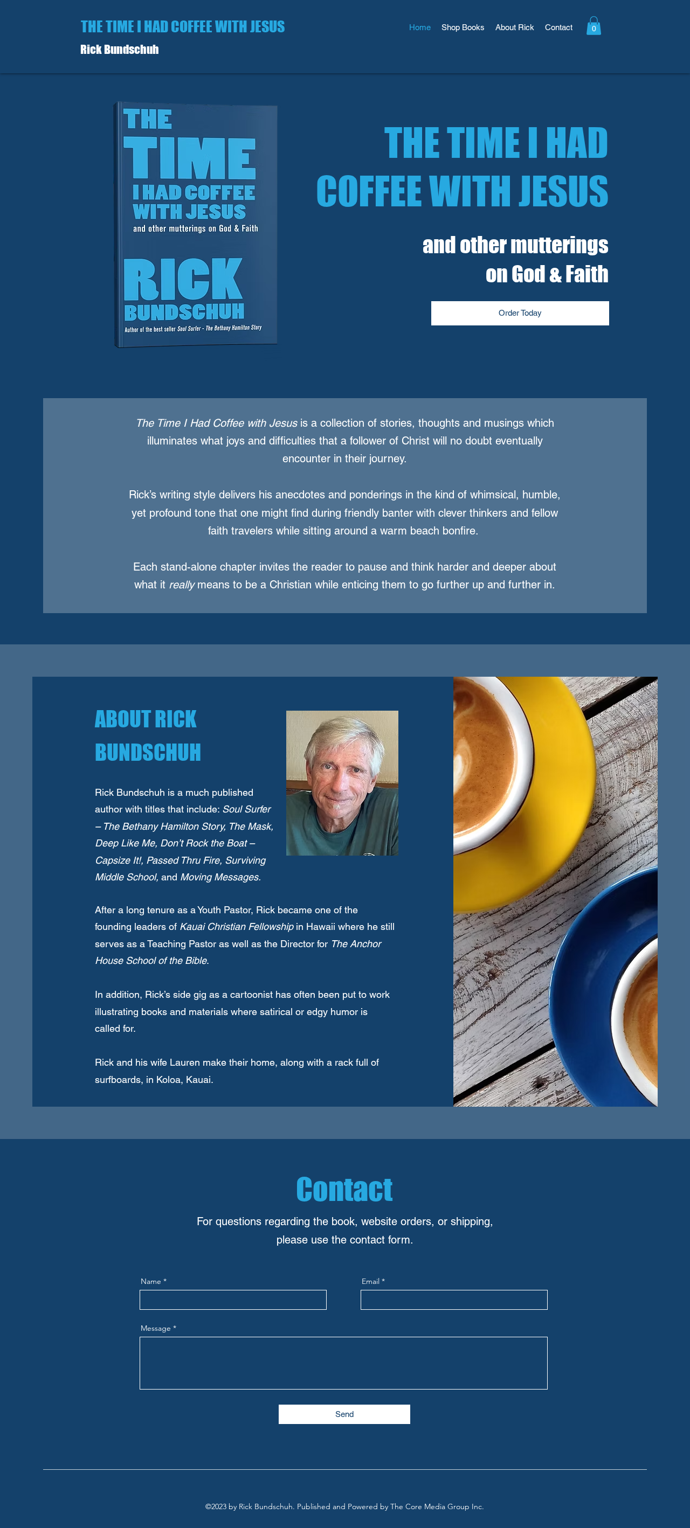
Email (371, 1281)
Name (151, 1281)
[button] (594, 25)
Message (156, 1328)
